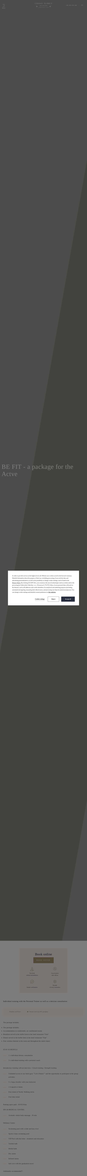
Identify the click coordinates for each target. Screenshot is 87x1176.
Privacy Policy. (16, 583)
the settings (52, 592)
